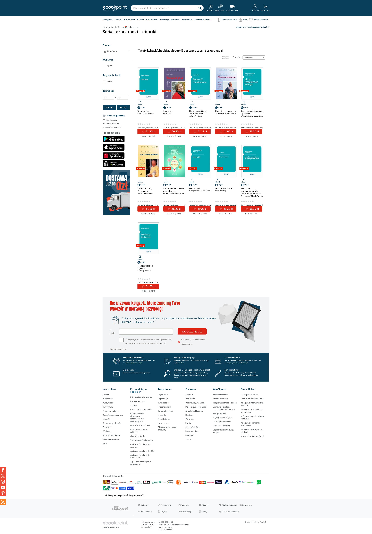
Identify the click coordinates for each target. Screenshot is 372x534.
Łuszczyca (168, 111)
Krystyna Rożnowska (145, 113)
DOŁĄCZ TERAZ (192, 331)
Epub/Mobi (118, 51)
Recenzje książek (193, 427)
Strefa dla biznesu (221, 394)
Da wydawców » (232, 357)
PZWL (110, 66)
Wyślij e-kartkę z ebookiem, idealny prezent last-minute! (112, 123)
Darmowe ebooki (203, 19)
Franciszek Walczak (248, 196)
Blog (105, 443)
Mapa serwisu (191, 431)
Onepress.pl (166, 505)
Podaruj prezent (260, 19)
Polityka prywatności (194, 402)
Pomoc (188, 439)
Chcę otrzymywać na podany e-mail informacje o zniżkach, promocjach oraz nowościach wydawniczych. (148, 341)
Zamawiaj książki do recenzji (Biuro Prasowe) (224, 408)
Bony (245, 19)
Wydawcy (107, 431)
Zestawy (107, 427)
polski (109, 81)
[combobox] (254, 57)
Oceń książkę (164, 419)
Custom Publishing (221, 425)
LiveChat (189, 435)
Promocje (164, 19)
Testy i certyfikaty (111, 439)
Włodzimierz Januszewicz (251, 116)
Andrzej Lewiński (144, 271)
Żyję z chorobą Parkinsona (144, 189)
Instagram (3, 482)
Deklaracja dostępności (195, 407)
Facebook (3, 470)
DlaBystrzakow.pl (229, 505)
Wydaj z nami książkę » (184, 357)
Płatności (189, 419)
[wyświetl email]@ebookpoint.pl (176, 524)
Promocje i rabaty (110, 411)
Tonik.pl (263, 522)
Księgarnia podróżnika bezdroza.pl (250, 424)
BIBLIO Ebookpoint (222, 421)
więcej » (163, 343)
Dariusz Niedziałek (222, 113)
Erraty (188, 423)
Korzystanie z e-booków (141, 409)
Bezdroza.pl (247, 505)
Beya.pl (164, 511)
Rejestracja (163, 398)
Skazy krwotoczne (223, 188)
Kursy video (151, 19)
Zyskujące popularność (113, 415)
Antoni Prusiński (195, 116)
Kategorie (107, 19)
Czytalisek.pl (186, 511)
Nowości (175, 19)
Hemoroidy (194, 188)
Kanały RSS (3, 502)
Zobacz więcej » (118, 349)
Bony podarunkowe (111, 435)
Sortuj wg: (237, 57)
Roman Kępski (262, 196)
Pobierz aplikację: (111, 133)
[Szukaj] (200, 8)
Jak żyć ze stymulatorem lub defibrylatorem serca (251, 191)
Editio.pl (205, 505)
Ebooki (118, 19)
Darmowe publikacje (112, 423)
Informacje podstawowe (141, 397)
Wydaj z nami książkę (222, 417)
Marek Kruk (184, 193)
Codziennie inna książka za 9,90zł (251, 27)
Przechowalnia (164, 407)
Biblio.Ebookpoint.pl (230, 511)
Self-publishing (220, 413)
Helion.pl (144, 505)
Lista (223, 57)
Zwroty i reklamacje (194, 411)
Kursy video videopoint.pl (252, 436)
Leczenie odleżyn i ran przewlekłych (173, 189)
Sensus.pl (185, 505)
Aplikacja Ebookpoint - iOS (142, 451)
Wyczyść (109, 107)
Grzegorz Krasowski (171, 193)
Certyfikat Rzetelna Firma (252, 398)
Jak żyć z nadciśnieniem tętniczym (252, 112)
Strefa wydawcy (220, 398)
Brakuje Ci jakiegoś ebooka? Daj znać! (192, 369)
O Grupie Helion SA (249, 394)
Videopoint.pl (146, 511)
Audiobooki (129, 19)
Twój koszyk (163, 402)
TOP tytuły (108, 407)
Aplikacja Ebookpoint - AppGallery (140, 456)
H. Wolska (167, 113)
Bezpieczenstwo (137, 401)
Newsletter (163, 423)
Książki (140, 19)
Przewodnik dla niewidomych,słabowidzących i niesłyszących (137, 417)
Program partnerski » (133, 357)
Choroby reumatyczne (225, 111)
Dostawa (189, 415)
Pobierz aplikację (229, 19)
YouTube (3, 487)
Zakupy (133, 405)
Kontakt (189, 394)
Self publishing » (232, 369)
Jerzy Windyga (220, 191)
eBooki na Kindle (137, 436)
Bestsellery (186, 19)
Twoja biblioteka (165, 411)
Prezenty (162, 415)
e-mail (112, 331)
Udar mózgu (143, 111)
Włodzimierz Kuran (145, 193)
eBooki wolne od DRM (140, 425)
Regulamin (190, 398)
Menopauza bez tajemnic (145, 267)
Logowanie (163, 394)
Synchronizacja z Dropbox (141, 440)
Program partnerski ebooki (225, 402)
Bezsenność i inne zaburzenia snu (197, 112)
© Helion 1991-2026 (111, 527)
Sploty (204, 511)
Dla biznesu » (129, 369)
